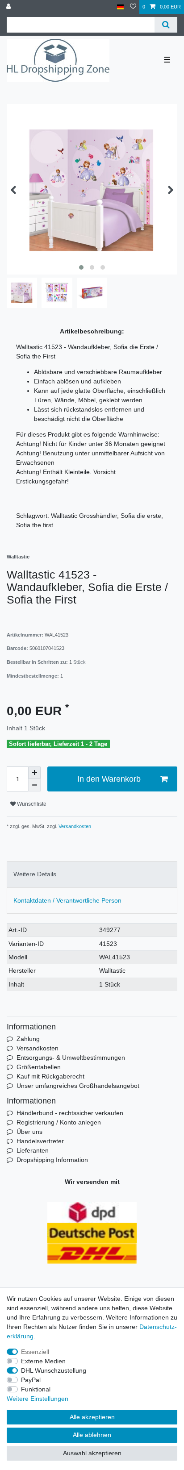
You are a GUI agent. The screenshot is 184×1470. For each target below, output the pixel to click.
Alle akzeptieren (92, 1416)
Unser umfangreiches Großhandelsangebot (78, 1085)
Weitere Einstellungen (37, 1398)
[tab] (92, 874)
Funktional (35, 1389)
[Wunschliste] (133, 7)
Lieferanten (33, 1150)
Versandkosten (74, 826)
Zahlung (28, 1038)
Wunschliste (31, 804)
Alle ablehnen (92, 1434)
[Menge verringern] (34, 785)
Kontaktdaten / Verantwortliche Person (67, 900)
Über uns (29, 1131)
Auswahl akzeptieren (92, 1453)
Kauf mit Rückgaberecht (50, 1076)
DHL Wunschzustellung (53, 1370)
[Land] (120, 7)
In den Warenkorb (109, 779)
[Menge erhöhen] (34, 772)
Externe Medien (43, 1361)
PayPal (31, 1379)
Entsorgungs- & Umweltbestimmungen (71, 1057)
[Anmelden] (9, 7)
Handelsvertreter (40, 1141)
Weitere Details (34, 874)
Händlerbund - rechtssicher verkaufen (70, 1112)
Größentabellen (39, 1066)
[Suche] (166, 25)
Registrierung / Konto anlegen (59, 1122)
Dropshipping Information (52, 1159)
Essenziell (35, 1351)
